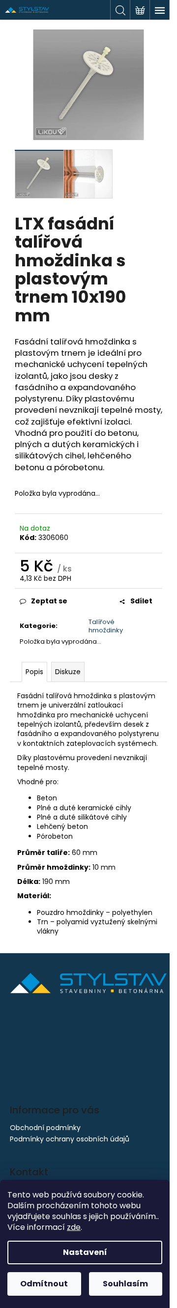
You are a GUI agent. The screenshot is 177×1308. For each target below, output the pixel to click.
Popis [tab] (34, 672)
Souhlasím (125, 1283)
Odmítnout (44, 1283)
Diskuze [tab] (68, 672)
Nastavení (85, 1252)
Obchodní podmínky (45, 1128)
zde (74, 1227)
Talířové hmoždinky (105, 626)
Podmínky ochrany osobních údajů (69, 1139)
